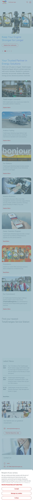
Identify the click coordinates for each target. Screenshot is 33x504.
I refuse (16, 498)
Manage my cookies (16, 493)
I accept (16, 489)
